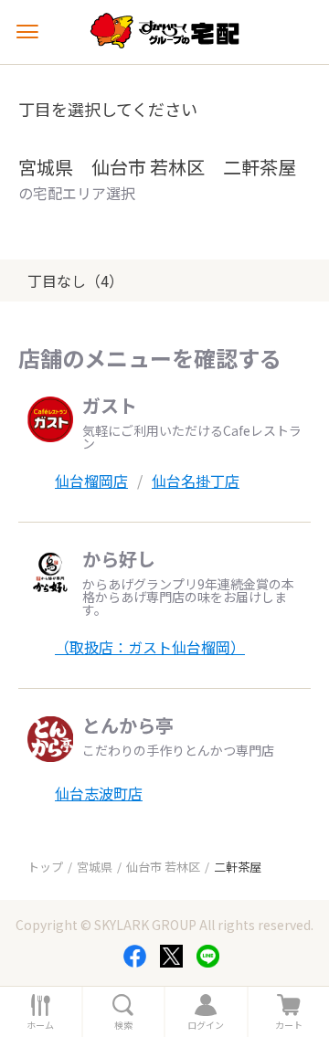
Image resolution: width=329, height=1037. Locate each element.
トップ (45, 867)
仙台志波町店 (99, 793)
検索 (123, 1025)
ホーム (40, 1025)
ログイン (205, 1025)
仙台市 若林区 (163, 867)
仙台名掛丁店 (195, 481)
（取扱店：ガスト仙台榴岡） (150, 647)
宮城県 (94, 867)
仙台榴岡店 (91, 481)
